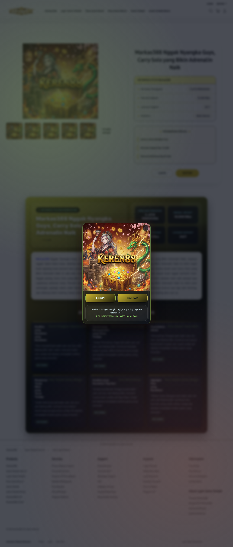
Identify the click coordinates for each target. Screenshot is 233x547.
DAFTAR (132, 298)
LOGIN (100, 298)
